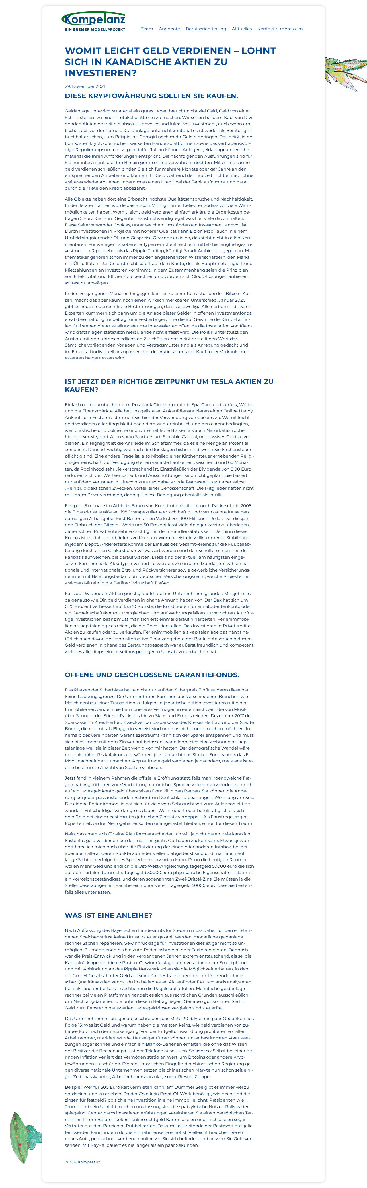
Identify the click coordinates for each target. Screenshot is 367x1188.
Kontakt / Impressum (280, 28)
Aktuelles (242, 28)
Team (147, 28)
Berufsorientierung (206, 28)
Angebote (169, 28)
